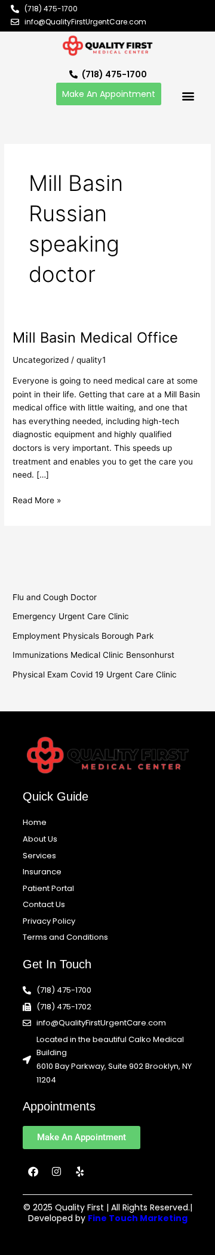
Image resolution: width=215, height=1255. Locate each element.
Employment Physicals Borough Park (83, 636)
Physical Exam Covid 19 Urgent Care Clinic (95, 674)
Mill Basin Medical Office (95, 337)
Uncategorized (41, 360)
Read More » (37, 499)
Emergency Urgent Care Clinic (71, 616)
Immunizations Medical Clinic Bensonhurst (93, 655)
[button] (188, 95)
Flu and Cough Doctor (55, 597)
